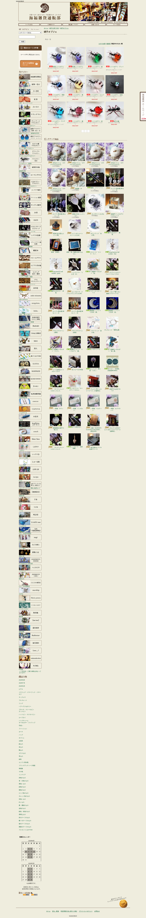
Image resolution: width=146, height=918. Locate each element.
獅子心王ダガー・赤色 (58, 291)
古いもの (21, 110)
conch (20, 435)
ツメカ (21, 511)
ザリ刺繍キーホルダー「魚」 (95, 272)
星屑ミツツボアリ (58, 67)
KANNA (21, 367)
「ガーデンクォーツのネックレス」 (57, 390)
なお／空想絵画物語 (25, 533)
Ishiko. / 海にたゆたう (25, 314)
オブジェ (21, 738)
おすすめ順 (102, 44)
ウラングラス (23, 118)
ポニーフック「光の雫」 (96, 234)
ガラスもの (22, 753)
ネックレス (22, 697)
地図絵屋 (21, 495)
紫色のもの (22, 790)
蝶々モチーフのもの (25, 820)
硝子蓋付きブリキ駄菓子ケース (95, 448)
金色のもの (22, 808)
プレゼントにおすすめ (26, 830)
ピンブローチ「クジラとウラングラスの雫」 (74, 292)
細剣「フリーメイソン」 (97, 188)
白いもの (21, 802)
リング (21, 703)
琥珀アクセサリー (24, 141)
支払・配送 (55, 911)
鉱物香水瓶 (22, 171)
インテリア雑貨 (23, 193)
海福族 (21, 768)
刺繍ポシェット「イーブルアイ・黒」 (76, 350)
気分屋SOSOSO (23, 382)
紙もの (21, 744)
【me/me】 (22, 624)
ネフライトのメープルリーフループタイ (113, 273)
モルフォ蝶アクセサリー (26, 148)
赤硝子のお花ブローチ (115, 390)
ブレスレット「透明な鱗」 (112, 330)
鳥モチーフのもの (24, 817)
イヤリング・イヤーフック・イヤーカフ (30, 693)
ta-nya (20, 480)
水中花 (21, 292)
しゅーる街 (22, 465)
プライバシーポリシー (86, 911)
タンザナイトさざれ (98, 214)
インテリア (22, 774)
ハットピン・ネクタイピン (27, 714)
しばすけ (21, 450)
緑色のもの (22, 787)
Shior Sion (22, 443)
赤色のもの (22, 778)
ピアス (21, 689)
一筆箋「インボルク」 (77, 409)
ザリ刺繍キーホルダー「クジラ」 (58, 350)
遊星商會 (21, 631)
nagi (20, 541)
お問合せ (95, 24)
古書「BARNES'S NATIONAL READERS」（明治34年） (93, 429)
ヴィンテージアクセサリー (27, 125)
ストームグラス (23, 261)
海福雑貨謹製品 (23, 80)
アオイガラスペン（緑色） (77, 331)
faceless (21, 662)
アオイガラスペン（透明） (58, 331)
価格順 (108, 44)
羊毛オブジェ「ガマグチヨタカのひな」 (57, 163)
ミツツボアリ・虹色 (116, 95)
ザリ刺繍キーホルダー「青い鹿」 (114, 350)
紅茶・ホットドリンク (26, 103)
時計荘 (21, 518)
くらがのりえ (23, 412)
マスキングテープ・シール (27, 231)
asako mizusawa (23, 299)
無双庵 (21, 616)
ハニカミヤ (22, 571)
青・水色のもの (23, 781)
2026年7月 (22, 683)
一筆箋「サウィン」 (58, 409)
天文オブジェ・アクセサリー (28, 186)
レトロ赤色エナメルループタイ (58, 370)
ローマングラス (23, 178)
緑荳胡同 (21, 646)
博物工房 (21, 556)
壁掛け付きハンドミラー (78, 214)
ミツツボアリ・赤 (97, 121)
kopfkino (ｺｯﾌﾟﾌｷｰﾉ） (25, 427)
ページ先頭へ (123, 905)
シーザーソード (95, 349)
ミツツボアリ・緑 (97, 67)
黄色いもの (22, 784)
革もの (21, 756)
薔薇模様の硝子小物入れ (58, 428)
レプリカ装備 (23, 239)
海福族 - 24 (78, 188)
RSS (26, 895)
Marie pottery (22, 601)
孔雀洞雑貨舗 (23, 397)
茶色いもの (22, 799)
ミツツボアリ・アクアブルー (58, 122)
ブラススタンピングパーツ (27, 284)
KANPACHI (22, 375)
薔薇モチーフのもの (25, 827)
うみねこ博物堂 (23, 337)
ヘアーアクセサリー (25, 706)
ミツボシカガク (23, 609)
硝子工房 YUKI (23, 359)
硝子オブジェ (64, 28)
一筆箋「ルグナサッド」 (115, 409)
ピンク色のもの (23, 793)
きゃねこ (21, 390)
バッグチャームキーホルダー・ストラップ (27, 721)
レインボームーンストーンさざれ (76, 234)
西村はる (21, 578)
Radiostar (21, 639)
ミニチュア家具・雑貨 (26, 276)
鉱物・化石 (22, 88)
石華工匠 (21, 473)
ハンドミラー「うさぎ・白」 (77, 273)
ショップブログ (73, 24)
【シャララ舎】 (23, 458)
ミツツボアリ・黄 (77, 95)
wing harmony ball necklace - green (57, 272)
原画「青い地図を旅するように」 (74, 253)
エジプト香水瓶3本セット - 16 (77, 312)
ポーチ (21, 732)
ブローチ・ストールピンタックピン (26, 710)
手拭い (21, 725)
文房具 (21, 224)
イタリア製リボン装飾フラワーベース (113, 292)
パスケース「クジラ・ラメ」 (95, 253)
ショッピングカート (117, 24)
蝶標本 (21, 254)
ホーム (29, 24)
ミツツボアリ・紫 (77, 121)
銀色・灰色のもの (24, 811)
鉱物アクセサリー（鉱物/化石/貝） (29, 133)
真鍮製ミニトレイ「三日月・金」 (114, 311)
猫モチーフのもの (24, 824)
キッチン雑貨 (23, 208)
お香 (20, 216)
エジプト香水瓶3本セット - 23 (58, 312)
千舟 (20, 503)
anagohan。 (22, 307)
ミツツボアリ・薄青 (58, 95)
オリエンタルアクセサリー (27, 156)
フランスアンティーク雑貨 (27, 765)
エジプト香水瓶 (23, 269)
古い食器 (21, 95)
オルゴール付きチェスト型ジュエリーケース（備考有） (112, 429)
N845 (20, 344)
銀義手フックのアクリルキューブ (117, 214)
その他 (21, 771)
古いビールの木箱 (77, 369)
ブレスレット (23, 700)
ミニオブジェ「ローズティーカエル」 (76, 389)
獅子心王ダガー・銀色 (114, 233)
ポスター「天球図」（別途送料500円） (113, 369)
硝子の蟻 (116, 121)
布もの (21, 747)
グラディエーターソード (95, 291)
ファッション (23, 728)
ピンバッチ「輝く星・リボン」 (95, 369)
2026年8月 (22, 680)
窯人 (20, 352)
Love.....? (21, 654)
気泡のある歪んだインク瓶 (58, 234)
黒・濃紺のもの (23, 805)
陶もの (21, 750)
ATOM (34, 895)
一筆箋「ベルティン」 (96, 409)
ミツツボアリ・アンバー (116, 67)
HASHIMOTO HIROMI (26, 563)
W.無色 (21, 669)
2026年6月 (22, 686)
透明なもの (22, 814)
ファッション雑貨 (24, 201)
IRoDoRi (21, 329)
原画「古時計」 (56, 252)
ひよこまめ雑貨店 (24, 586)
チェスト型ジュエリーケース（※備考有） (94, 390)
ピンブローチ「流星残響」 (76, 447)
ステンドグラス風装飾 (26, 246)
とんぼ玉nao (22, 526)
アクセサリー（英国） (26, 163)
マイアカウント (29, 29)
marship (21, 594)
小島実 (21, 420)
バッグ (21, 735)
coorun (21, 405)
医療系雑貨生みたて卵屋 (26, 322)
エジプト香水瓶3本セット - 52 (117, 189)
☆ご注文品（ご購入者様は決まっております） (30, 672)
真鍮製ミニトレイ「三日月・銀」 (95, 311)
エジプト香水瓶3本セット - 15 (59, 214)
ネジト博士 (22, 548)
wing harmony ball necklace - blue (113, 253)
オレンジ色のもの (24, 796)
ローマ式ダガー (76, 427)
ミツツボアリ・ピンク (97, 95)
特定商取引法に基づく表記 (69, 911)
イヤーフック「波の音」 (96, 331)
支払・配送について (51, 24)
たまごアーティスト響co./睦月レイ (29, 488)
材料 (20, 759)
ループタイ (22, 717)
